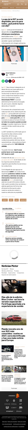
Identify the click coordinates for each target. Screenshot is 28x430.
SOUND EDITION (5, 295)
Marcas (12, 7)
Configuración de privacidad (19, 424)
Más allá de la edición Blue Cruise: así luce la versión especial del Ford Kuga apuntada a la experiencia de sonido (13, 301)
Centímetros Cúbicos (6, 10)
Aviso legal (4, 421)
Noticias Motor (10, 265)
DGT (5, 30)
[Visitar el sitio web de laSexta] (14, 400)
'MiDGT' (16, 36)
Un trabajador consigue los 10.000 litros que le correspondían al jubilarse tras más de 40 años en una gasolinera (20, 381)
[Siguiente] (25, 1)
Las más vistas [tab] (7, 208)
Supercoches (11, 273)
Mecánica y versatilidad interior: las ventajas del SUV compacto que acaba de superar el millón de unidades (7, 378)
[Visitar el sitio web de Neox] (20, 400)
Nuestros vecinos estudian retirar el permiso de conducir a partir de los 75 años (14, 239)
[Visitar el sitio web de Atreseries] (20, 404)
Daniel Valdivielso (10, 73)
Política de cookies (22, 421)
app (17, 200)
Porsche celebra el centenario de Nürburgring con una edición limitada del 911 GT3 (7, 358)
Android (7, 118)
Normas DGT (5, 7)
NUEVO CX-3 (5, 327)
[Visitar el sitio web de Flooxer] (19, 411)
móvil (11, 180)
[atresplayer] (18, 4)
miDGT (5, 200)
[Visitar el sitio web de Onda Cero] (7, 408)
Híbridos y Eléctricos (7, 271)
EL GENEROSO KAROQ (7, 374)
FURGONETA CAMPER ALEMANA (19, 347)
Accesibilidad (21, 426)
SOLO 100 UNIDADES (6, 353)
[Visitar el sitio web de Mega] (14, 404)
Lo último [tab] (18, 208)
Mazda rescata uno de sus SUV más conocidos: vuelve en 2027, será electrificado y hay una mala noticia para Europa (13, 334)
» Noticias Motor (16, 10)
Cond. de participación (7, 424)
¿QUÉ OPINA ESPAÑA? (11, 236)
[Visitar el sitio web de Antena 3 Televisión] (7, 400)
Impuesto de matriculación (9, 274)
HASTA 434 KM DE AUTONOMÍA (13, 212)
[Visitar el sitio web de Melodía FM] (20, 408)
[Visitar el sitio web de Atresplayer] (10, 411)
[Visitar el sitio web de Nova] (7, 404)
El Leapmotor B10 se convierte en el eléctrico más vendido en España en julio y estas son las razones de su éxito (14, 216)
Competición (20, 273)
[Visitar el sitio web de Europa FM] (14, 408)
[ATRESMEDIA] (14, 396)
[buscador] (22, 4)
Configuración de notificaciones (11, 426)
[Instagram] (7, 75)
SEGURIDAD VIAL (9, 223)
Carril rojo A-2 (16, 1)
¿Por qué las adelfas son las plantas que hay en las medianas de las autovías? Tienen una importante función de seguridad (15, 228)
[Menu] (26, 4)
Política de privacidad (12, 421)
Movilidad (4, 273)
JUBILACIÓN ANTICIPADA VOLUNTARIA (17, 375)
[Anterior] (12, 1)
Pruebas (16, 271)
